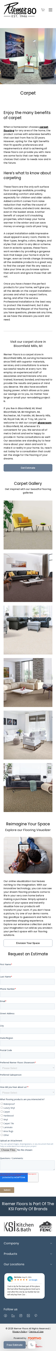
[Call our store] (32, 1345)
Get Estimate (28, 467)
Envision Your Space (28, 943)
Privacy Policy (20, 1331)
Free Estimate (15, 1344)
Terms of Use (36, 1331)
